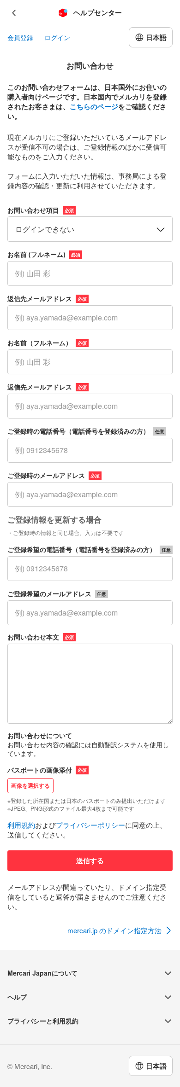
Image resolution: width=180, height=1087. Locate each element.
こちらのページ (94, 106)
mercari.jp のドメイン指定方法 (114, 930)
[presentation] (90, 789)
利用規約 (21, 825)
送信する (90, 860)
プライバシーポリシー (90, 825)
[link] (120, 930)
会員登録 (20, 37)
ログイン (57, 37)
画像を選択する (30, 785)
